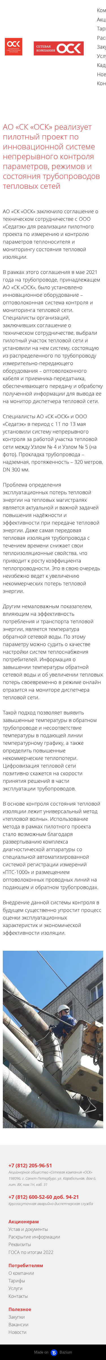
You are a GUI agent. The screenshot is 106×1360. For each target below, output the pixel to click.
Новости (17, 1332)
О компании (21, 1273)
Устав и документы (28, 1229)
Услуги (15, 1288)
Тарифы (16, 1281)
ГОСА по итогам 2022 (30, 1252)
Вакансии (18, 1324)
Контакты (18, 1296)
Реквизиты (19, 1244)
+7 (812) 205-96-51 (30, 1165)
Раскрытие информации (34, 1237)
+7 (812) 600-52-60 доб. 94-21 (43, 1196)
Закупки (16, 1317)
